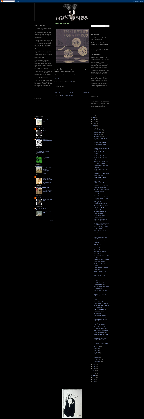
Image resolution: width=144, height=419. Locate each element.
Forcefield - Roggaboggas (100, 187)
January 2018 (97, 361)
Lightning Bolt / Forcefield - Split (101, 189)
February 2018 (97, 359)
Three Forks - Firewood (99, 261)
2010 (94, 379)
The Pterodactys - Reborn (100, 155)
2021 (94, 121)
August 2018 (97, 346)
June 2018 (96, 350)
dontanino (39, 118)
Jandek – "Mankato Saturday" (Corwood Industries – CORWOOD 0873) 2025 (47, 181)
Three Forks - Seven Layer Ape (101, 259)
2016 (94, 366)
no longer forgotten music (43, 187)
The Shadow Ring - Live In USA (101, 173)
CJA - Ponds (97, 249)
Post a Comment (58, 90)
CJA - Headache (98, 244)
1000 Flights (39, 166)
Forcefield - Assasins (62, 23)
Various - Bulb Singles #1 (100, 230)
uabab (37, 149)
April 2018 (96, 355)
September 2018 (98, 136)
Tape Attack (39, 156)
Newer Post (57, 92)
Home (71, 92)
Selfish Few (39, 198)
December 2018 (98, 130)
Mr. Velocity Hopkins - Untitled (101, 205)
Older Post (86, 92)
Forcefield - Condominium (100, 193)
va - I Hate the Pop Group (100, 251)
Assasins (56, 78)
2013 (94, 373)
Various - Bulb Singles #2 (100, 235)
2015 (94, 368)
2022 (94, 119)
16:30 (71, 81)
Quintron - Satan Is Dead (100, 142)
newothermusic (40, 129)
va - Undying (97, 247)
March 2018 (97, 357)
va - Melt (96, 233)
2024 (94, 115)
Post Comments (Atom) (67, 95)
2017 (94, 364)
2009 (94, 381)
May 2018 (96, 352)
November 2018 (98, 132)
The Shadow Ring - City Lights (101, 185)
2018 (94, 128)
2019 (94, 125)
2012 (94, 375)
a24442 (44, 130)
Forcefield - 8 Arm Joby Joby (101, 196)
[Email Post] (74, 81)
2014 (94, 370)
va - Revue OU (97, 313)
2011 (94, 377)
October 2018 (97, 134)
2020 (94, 123)
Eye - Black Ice (97, 253)
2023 (94, 117)
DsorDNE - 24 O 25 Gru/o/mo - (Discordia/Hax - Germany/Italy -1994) (47, 170)
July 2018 (96, 348)
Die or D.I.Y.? (39, 177)
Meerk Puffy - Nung (98, 175)
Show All (51, 220)
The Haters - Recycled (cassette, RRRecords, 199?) (47, 190)
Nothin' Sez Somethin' (42, 139)
